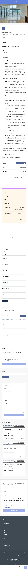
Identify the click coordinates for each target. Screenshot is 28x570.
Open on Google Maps (21, 163)
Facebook (6, 552)
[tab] (3, 28)
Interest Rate (4, 270)
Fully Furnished (5, 32)
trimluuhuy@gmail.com (10, 438)
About (5, 530)
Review (5, 403)
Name (3, 327)
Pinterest (13, 555)
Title (5, 394)
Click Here (15, 310)
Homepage (6, 523)
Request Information (14, 363)
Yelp (18, 555)
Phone (3, 333)
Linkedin (23, 552)
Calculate (5, 300)
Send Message (14, 510)
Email (3, 339)
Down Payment (5, 264)
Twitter (12, 552)
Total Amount (5, 258)
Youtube (23, 555)
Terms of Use (7, 360)
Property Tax (5, 282)
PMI (3, 294)
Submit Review (14, 415)
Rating (5, 400)
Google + (18, 552)
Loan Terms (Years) (6, 276)
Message (4, 348)
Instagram (7, 555)
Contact (5, 534)
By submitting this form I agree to (11, 360)
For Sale (5, 528)
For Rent (10, 32)
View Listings (16, 484)
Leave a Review (5, 377)
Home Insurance (5, 288)
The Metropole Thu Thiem (14, 564)
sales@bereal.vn (10, 154)
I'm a (3, 345)
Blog (5, 532)
